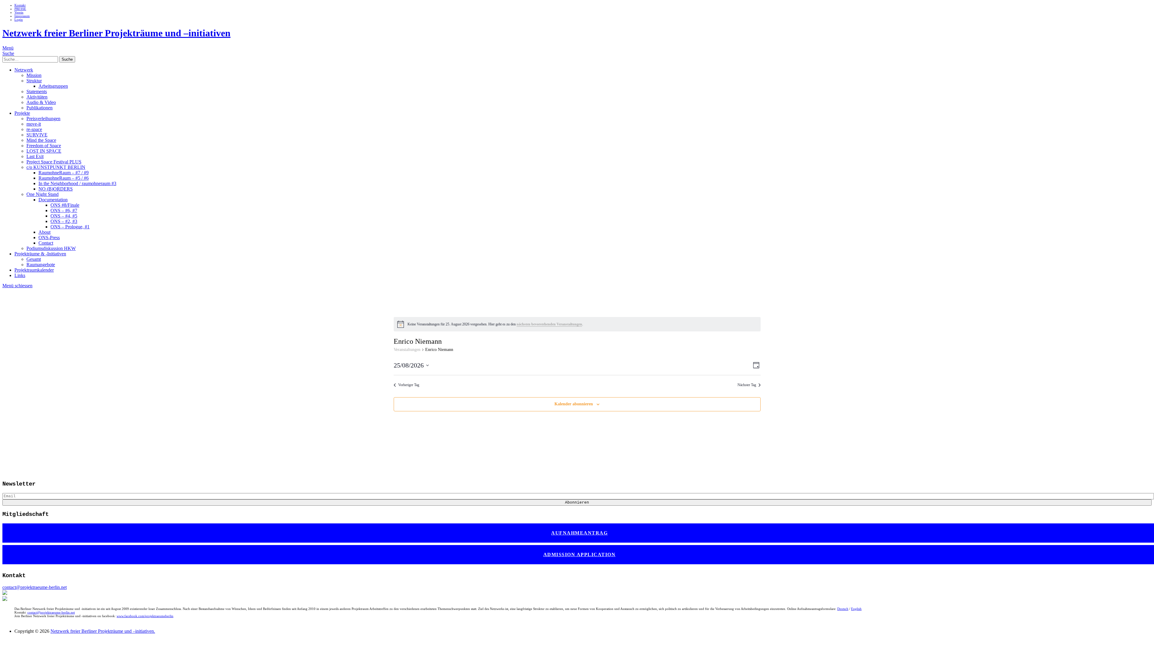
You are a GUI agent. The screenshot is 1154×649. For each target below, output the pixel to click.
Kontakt (20, 5)
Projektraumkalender (34, 270)
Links (19, 275)
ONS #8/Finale (64, 205)
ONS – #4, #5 (63, 215)
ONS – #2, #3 (63, 221)
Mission (33, 75)
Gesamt (33, 259)
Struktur (34, 80)
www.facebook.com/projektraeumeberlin (145, 616)
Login (18, 19)
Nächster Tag (746, 385)
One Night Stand (42, 194)
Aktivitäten (36, 96)
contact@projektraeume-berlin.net (34, 587)
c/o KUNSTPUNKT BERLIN (55, 167)
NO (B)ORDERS (55, 188)
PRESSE (20, 9)
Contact (45, 242)
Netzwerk (23, 69)
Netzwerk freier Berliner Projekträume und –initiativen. (102, 631)
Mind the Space (41, 140)
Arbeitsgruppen (53, 86)
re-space (34, 129)
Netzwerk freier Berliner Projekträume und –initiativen (116, 33)
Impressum (22, 16)
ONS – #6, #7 (63, 210)
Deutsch (842, 609)
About (44, 232)
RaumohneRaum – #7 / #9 (63, 172)
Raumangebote (40, 264)
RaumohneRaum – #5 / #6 (63, 178)
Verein (18, 12)
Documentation (53, 199)
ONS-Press (49, 237)
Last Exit (35, 156)
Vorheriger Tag (408, 385)
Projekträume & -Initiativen (40, 253)
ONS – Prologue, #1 (70, 226)
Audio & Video (41, 102)
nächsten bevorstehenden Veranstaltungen (549, 324)
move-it (33, 123)
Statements (36, 91)
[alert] (577, 324)
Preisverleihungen (43, 118)
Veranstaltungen (407, 349)
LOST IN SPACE (43, 151)
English (856, 609)
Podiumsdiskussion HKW (51, 248)
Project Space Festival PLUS (53, 161)
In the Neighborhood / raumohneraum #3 (77, 183)
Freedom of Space (43, 145)
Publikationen (39, 107)
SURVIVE (36, 134)
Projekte (22, 113)
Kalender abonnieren (573, 404)
